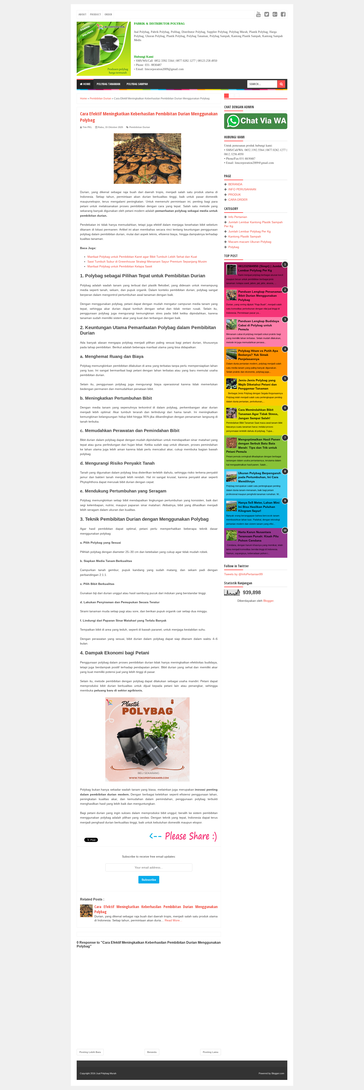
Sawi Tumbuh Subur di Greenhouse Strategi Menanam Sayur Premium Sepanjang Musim (147, 261)
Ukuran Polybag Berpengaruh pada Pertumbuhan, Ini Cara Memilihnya (259, 477)
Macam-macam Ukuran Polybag (249, 241)
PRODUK (234, 194)
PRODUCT (95, 14)
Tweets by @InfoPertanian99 (243, 574)
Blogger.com (278, 1073)
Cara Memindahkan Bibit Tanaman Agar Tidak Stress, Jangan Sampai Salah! (258, 414)
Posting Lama (210, 1052)
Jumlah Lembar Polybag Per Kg (249, 231)
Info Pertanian (237, 217)
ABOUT (82, 14)
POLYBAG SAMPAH (137, 84)
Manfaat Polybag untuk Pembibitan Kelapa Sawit (119, 266)
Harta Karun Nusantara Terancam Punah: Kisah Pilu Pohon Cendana (258, 536)
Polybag (233, 247)
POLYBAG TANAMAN (108, 84)
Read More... (173, 920)
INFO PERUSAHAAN (242, 189)
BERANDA (235, 184)
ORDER (108, 14)
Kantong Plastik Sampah (244, 236)
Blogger (268, 600)
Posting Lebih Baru (90, 1052)
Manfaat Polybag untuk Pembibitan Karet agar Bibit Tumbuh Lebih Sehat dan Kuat (142, 256)
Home (86, 84)
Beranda (152, 1052)
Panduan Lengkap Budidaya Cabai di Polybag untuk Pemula (258, 325)
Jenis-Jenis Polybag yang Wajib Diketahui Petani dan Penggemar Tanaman (257, 384)
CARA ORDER (238, 199)
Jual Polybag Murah (106, 1073)
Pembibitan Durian (139, 127)
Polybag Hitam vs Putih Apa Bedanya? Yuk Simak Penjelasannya (258, 355)
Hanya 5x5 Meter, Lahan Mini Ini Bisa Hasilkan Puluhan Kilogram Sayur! (259, 506)
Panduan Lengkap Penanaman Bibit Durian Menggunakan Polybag (260, 296)
